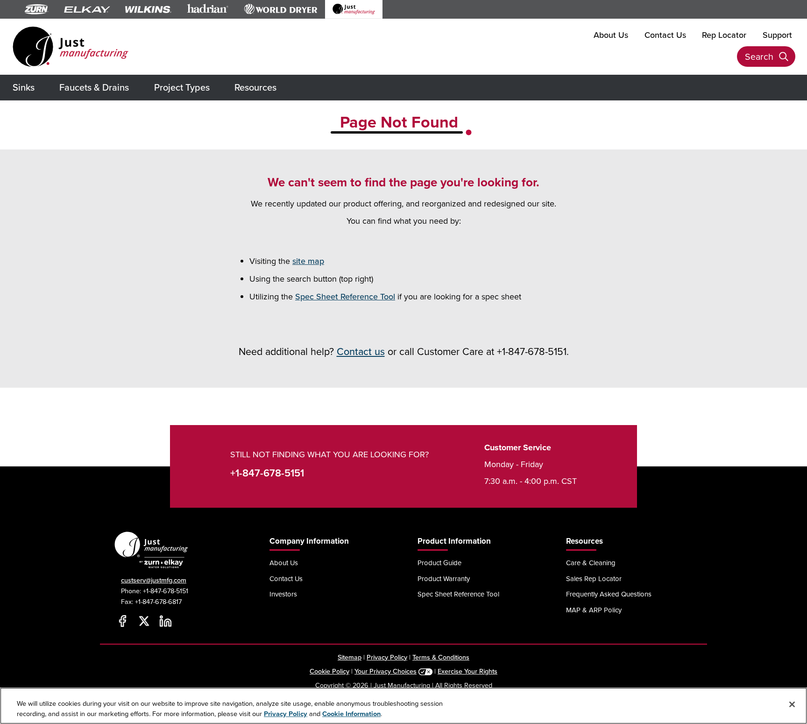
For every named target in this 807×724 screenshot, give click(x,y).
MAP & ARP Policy (594, 610)
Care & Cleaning (591, 563)
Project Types (182, 87)
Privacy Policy (387, 657)
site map (308, 261)
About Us (611, 35)
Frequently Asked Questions (608, 594)
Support (777, 35)
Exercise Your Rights (467, 671)
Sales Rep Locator (594, 578)
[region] (403, 706)
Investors (283, 594)
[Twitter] (143, 621)
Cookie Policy (329, 671)
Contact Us (665, 35)
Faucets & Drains (94, 87)
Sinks (24, 87)
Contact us (361, 351)
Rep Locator (724, 35)
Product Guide (439, 563)
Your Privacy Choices (385, 671)
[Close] (792, 704)
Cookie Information (351, 713)
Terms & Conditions (440, 657)
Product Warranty (444, 578)
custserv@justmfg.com (153, 580)
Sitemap (349, 657)
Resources (255, 87)
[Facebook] (122, 621)
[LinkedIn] (165, 621)
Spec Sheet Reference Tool (345, 296)
